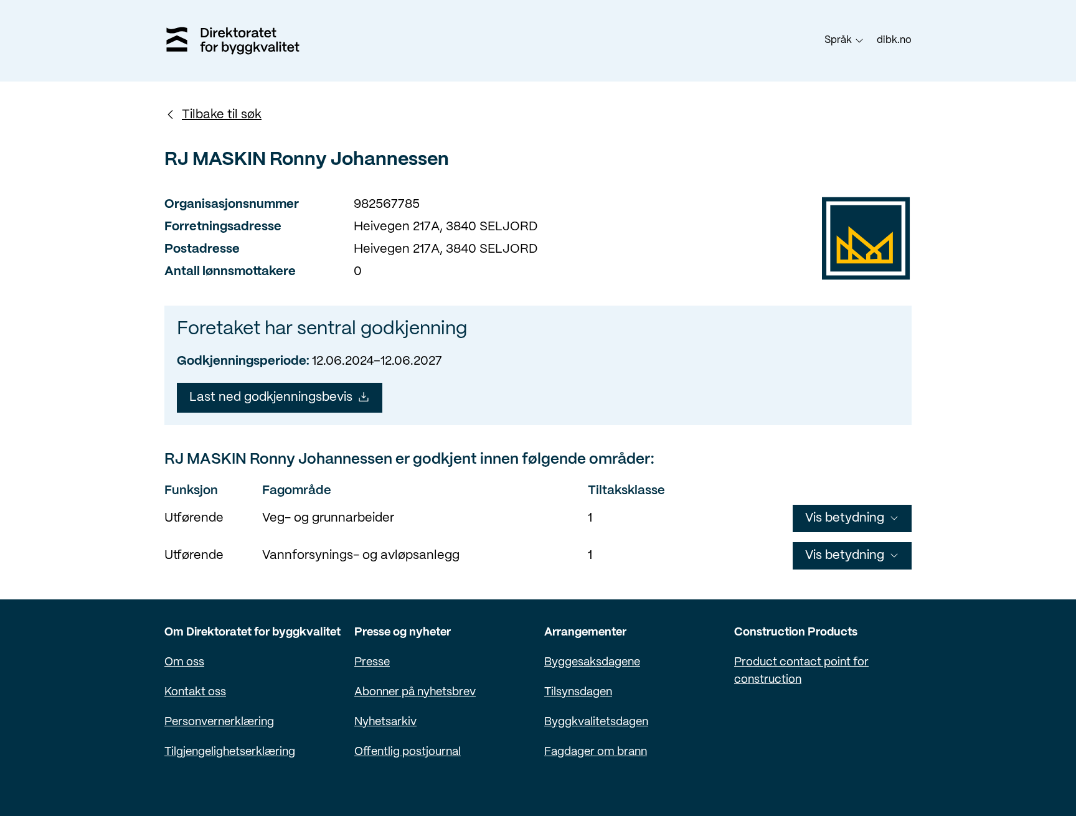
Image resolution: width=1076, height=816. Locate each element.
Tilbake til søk (222, 115)
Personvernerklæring (219, 722)
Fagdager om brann (595, 752)
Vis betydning (844, 518)
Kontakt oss (195, 692)
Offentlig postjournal (407, 752)
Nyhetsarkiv (385, 722)
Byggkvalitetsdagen (596, 722)
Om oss (184, 662)
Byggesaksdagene (592, 662)
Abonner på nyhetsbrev (415, 692)
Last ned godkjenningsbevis (270, 397)
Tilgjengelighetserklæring (229, 752)
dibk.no (894, 40)
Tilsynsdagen (578, 692)
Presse (372, 662)
